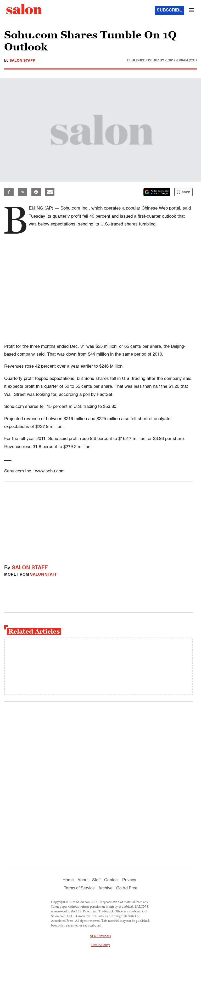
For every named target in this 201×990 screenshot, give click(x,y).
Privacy (129, 880)
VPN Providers (100, 936)
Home (68, 880)
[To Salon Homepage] (24, 9)
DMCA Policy (100, 945)
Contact (111, 880)
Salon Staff (22, 60)
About (82, 880)
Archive (105, 888)
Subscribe (169, 10)
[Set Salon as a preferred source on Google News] (156, 192)
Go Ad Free (126, 888)
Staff (96, 880)
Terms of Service (79, 888)
